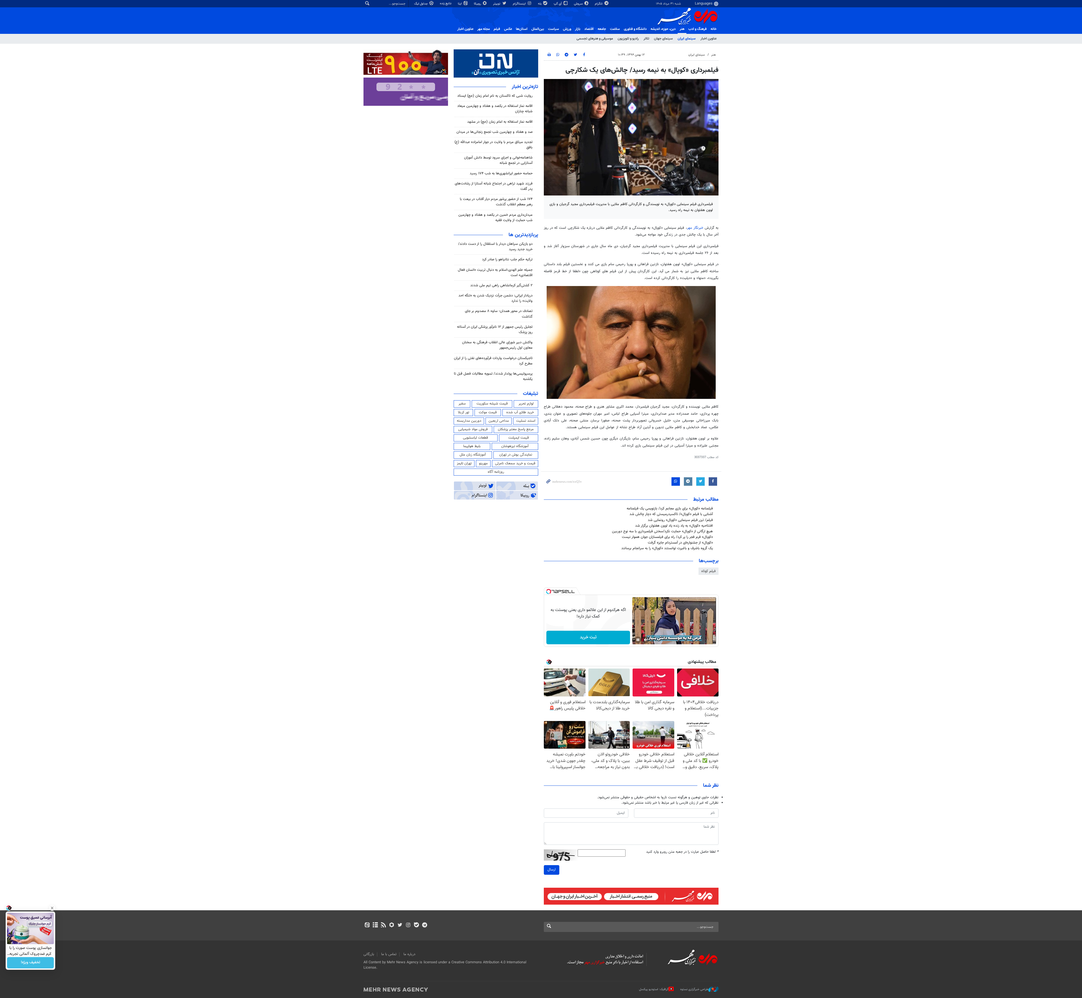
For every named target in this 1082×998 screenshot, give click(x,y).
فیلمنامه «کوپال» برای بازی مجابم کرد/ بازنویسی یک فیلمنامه (670, 508)
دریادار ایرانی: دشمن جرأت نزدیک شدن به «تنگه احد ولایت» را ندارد (495, 298)
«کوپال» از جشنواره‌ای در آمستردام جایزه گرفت (680, 543)
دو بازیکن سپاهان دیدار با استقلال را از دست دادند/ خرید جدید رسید (495, 246)
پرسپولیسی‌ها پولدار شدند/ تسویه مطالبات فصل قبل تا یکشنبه (493, 376)
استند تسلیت (525, 421)
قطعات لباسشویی (475, 438)
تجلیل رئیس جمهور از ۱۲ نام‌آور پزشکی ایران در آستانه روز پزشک (495, 329)
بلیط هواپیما (472, 446)
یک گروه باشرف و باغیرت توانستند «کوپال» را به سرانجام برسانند (667, 548)
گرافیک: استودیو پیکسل (654, 989)
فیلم (497, 29)
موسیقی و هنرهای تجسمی (595, 38)
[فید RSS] (383, 925)
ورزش (567, 29)
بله (540, 3)
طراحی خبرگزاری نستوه (694, 989)
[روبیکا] (391, 925)
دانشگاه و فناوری (635, 29)
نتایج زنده (446, 3)
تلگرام (599, 3)
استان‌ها (521, 29)
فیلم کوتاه (708, 571)
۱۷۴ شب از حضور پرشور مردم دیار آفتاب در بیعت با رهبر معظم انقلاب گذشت (496, 201)
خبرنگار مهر (695, 228)
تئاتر (646, 38)
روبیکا (478, 3)
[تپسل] (548, 591)
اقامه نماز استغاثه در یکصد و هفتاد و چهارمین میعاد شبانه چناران (495, 108)
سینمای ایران (687, 38)
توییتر (497, 3)
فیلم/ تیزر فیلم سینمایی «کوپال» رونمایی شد (680, 520)
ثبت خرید (588, 637)
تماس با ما (388, 954)
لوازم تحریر (526, 403)
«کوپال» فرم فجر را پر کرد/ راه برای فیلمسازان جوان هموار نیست (667, 537)
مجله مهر (483, 29)
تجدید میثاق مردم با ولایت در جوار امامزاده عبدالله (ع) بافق (493, 144)
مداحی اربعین (499, 421)
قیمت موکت (488, 412)
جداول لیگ (421, 3)
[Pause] (638, 639)
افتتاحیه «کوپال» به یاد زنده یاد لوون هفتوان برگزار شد (674, 526)
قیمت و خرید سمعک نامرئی (515, 463)
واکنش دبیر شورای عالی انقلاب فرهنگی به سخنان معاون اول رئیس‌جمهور (497, 345)
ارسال (551, 869)
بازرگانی (368, 954)
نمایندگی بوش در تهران (515, 455)
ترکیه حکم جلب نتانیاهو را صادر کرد (507, 259)
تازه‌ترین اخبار (525, 87)
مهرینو (483, 463)
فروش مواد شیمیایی (473, 429)
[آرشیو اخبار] (375, 925)
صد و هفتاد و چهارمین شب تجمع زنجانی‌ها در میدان (494, 132)
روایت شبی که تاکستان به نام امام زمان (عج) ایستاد (495, 96)
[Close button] (52, 908)
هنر (682, 29)
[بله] (416, 925)
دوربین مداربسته (469, 421)
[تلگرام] (424, 925)
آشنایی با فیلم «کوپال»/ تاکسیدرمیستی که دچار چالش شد (671, 514)
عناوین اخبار (708, 38)
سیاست (553, 29)
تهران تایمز (464, 463)
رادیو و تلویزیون (628, 38)
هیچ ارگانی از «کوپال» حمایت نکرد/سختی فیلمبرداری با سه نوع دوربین (662, 531)
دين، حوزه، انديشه (663, 29)
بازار (577, 29)
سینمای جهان (663, 38)
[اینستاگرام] (408, 925)
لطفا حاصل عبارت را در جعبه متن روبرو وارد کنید (682, 852)
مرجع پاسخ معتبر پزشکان (516, 429)
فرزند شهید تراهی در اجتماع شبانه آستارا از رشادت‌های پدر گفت (494, 186)
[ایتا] (367, 925)
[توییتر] (399, 925)
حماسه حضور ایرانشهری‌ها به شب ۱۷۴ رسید (501, 173)
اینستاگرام (520, 3)
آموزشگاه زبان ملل (473, 455)
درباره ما (409, 954)
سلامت (615, 29)
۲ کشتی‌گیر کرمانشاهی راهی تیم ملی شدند (501, 285)
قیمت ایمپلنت (518, 438)
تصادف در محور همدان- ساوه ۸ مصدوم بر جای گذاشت (499, 313)
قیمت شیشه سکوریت (492, 403)
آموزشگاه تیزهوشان (515, 446)
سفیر (462, 403)
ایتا (460, 3)
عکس (508, 29)
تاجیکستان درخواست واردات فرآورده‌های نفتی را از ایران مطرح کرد (493, 360)
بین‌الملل (537, 29)
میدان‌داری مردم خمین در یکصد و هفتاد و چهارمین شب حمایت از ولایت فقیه (495, 217)
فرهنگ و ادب (697, 29)
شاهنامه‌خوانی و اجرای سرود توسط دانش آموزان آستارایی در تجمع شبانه (498, 160)
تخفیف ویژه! (30, 963)
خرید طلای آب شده (520, 412)
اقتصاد (589, 29)
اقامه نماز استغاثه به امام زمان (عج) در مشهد (500, 122)
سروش (579, 3)
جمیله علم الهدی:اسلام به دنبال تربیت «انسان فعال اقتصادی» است (495, 272)
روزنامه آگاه (496, 472)
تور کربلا (463, 412)
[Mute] (645, 639)
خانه (714, 29)
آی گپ (558, 3)
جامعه (602, 29)
